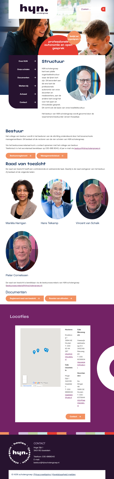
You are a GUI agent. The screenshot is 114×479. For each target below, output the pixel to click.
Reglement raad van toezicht (23, 298)
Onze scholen (23, 69)
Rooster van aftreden (58, 298)
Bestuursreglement (18, 156)
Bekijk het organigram (73, 37)
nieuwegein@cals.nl (81, 365)
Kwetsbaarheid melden (64, 474)
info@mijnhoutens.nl (69, 356)
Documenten (23, 77)
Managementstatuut (50, 156)
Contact (23, 102)
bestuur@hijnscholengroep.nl (87, 148)
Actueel (23, 94)
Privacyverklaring (42, 474)
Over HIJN (23, 61)
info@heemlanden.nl (81, 403)
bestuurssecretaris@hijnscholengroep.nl (24, 285)
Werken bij (23, 86)
